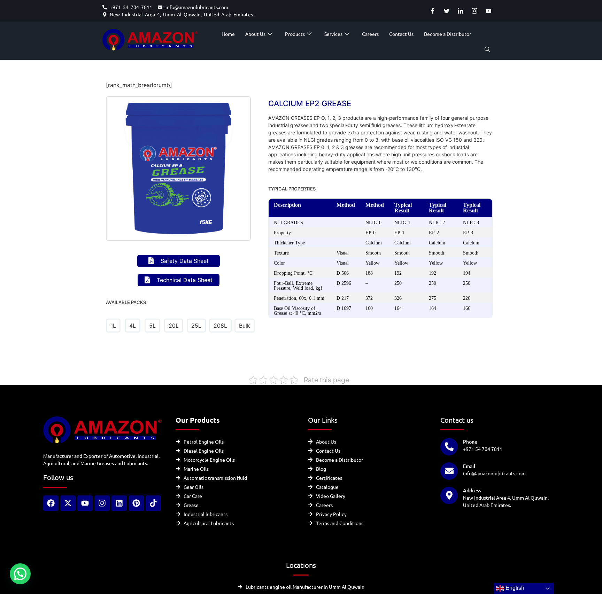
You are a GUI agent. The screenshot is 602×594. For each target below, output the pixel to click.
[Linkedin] (119, 503)
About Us (255, 34)
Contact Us (401, 34)
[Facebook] (432, 11)
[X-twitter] (68, 503)
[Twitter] (446, 11)
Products (295, 34)
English (514, 588)
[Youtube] (488, 11)
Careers (370, 34)
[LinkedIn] (460, 11)
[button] (487, 49)
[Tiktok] (153, 503)
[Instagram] (474, 11)
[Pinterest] (136, 503)
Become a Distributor (447, 34)
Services (333, 34)
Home (228, 34)
